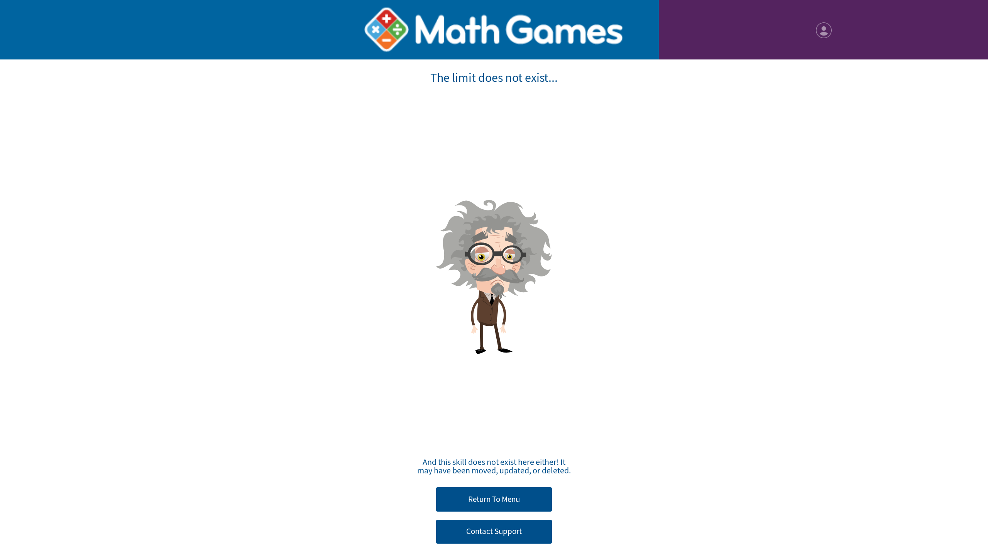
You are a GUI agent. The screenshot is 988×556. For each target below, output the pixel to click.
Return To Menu (494, 499)
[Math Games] (493, 29)
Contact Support (494, 531)
